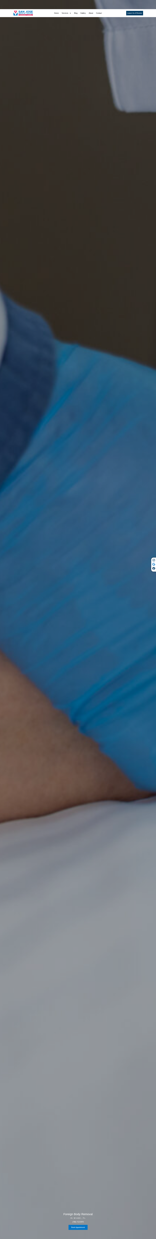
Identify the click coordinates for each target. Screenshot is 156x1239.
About (91, 13)
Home (56, 13)
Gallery (83, 13)
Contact (99, 13)
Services (65, 13)
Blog (75, 13)
